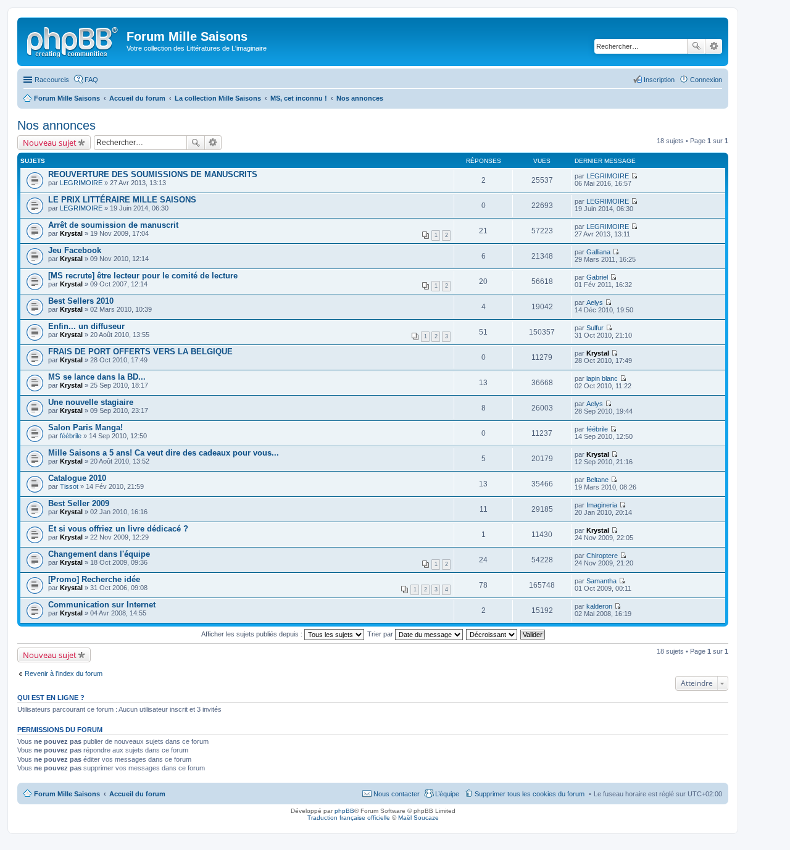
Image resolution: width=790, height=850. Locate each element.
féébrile (70, 436)
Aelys (594, 302)
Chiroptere (602, 555)
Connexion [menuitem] (706, 79)
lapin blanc (602, 378)
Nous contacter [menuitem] (396, 794)
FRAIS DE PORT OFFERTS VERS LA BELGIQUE (140, 351)
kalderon (599, 606)
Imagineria (601, 505)
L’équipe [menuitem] (447, 794)
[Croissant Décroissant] (492, 634)
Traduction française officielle (348, 817)
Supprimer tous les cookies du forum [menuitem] (529, 794)
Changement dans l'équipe (99, 554)
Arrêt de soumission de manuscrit (113, 225)
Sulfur (595, 327)
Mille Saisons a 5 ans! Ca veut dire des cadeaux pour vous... (163, 452)
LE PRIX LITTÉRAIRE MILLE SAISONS (122, 199)
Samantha (601, 581)
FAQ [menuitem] (91, 79)
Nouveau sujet (50, 142)
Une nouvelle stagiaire (90, 402)
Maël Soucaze (418, 817)
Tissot (69, 486)
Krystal (71, 233)
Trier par (381, 634)
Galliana (598, 252)
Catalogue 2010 (77, 478)
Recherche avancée (713, 46)
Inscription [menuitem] (659, 79)
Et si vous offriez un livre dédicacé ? (118, 528)
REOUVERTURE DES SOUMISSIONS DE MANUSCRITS (152, 174)
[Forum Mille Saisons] (73, 40)
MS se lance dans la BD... (97, 376)
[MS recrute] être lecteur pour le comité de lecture (143, 275)
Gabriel (597, 277)
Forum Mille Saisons (67, 794)
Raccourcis (52, 79)
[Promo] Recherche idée (94, 579)
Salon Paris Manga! (85, 427)
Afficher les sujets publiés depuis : (252, 634)
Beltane (597, 479)
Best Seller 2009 (78, 503)
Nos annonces (56, 125)
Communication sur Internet (102, 604)
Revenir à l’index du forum (63, 673)
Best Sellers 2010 (81, 301)
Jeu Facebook (74, 250)
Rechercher (696, 46)
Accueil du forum (137, 794)
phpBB (344, 810)
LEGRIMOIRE (81, 182)
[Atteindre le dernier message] (634, 176)
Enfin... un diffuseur (86, 326)
